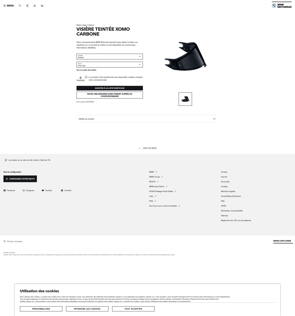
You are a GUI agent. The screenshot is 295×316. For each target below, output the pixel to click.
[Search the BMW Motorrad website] (20, 5)
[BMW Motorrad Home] (282, 6)
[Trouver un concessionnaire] (27, 5)
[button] (8, 5)
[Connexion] (34, 5)
